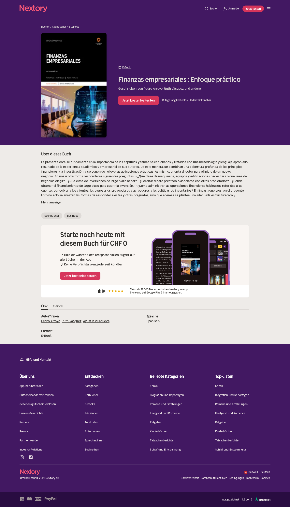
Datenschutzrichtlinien (214, 478)
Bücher (45, 26)
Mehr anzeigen (51, 202)
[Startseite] (111, 8)
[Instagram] (22, 457)
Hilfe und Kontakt (38, 359)
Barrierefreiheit (190, 478)
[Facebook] (30, 457)
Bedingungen (236, 478)
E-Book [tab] (58, 306)
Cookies (265, 478)
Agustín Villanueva (96, 321)
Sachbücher (59, 26)
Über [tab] (44, 306)
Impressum (252, 478)
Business (74, 26)
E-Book (46, 336)
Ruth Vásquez (174, 88)
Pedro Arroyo (153, 88)
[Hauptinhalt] (268, 8)
